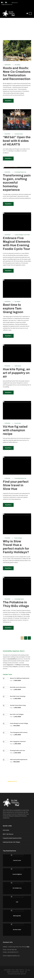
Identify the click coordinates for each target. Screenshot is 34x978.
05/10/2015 (7, 599)
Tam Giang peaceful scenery (18, 732)
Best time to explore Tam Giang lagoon (13, 308)
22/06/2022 (7, 301)
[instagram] (15, 6)
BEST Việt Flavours (8, 834)
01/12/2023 (7, 172)
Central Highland (17, 874)
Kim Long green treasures (18, 741)
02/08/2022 (7, 234)
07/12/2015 (7, 538)
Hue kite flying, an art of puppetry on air (16, 373)
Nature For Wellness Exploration (19, 678)
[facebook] (2, 6)
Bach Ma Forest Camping (17, 696)
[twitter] (10, 6)
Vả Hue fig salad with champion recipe (15, 430)
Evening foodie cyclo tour (17, 750)
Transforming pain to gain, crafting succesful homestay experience (17, 183)
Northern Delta (17, 929)
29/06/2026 (7, 64)
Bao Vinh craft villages (17, 714)
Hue (16, 64)
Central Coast (17, 860)
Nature (18, 64)
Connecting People (19, 172)
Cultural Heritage (19, 234)
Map (28, 946)
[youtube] (12, 6)
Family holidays (18, 538)
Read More (8, 100)
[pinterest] (7, 6)
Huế (17, 902)
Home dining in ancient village (19, 723)
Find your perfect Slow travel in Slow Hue (16, 485)
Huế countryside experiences (18, 759)
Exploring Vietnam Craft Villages (11, 842)
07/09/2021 (7, 365)
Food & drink (26, 234)
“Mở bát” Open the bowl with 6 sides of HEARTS (17, 141)
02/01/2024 (7, 134)
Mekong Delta (17, 915)
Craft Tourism (17, 365)
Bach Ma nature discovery (18, 687)
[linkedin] (5, 6)
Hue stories (6, 830)
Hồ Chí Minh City (17, 888)
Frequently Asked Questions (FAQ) (12, 838)
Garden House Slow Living (18, 705)
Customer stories (18, 134)
